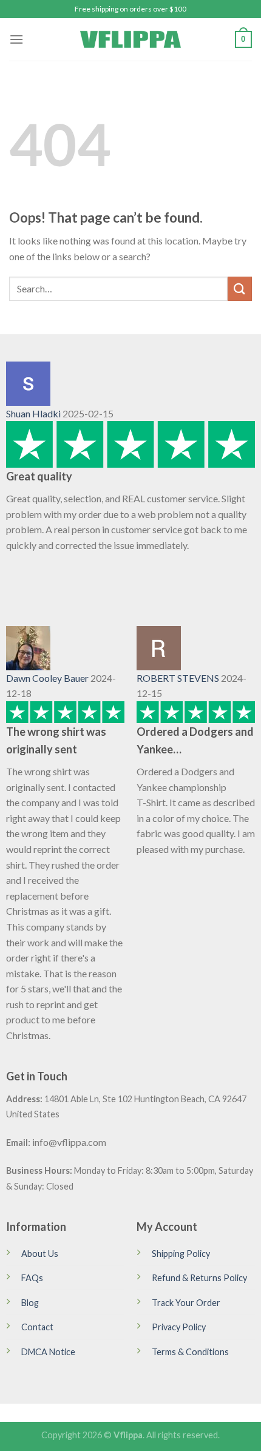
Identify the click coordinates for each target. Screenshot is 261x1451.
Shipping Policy (181, 1253)
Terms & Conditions (190, 1352)
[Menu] (16, 39)
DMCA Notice (48, 1352)
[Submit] (240, 288)
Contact (37, 1327)
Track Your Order (186, 1303)
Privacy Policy (179, 1327)
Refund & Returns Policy (199, 1278)
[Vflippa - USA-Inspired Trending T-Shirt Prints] (130, 39)
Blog (30, 1303)
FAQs (32, 1278)
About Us (39, 1253)
